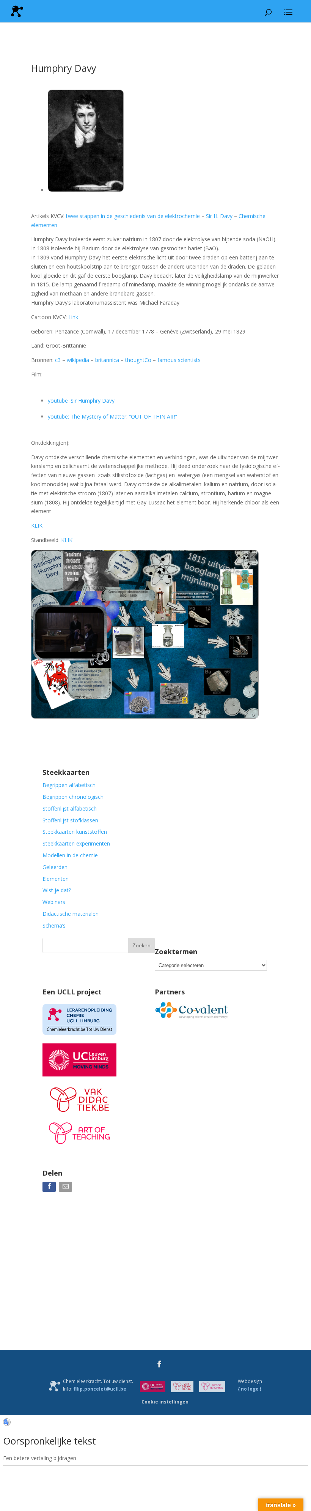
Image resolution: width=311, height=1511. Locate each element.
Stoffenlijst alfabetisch (69, 808)
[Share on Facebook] (49, 1188)
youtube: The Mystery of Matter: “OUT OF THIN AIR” (112, 416)
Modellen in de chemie (70, 855)
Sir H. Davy (219, 216)
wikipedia (78, 360)
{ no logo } (250, 1389)
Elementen (55, 878)
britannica (107, 360)
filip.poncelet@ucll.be (100, 1389)
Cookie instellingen (164, 1402)
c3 (58, 360)
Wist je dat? (56, 890)
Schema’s (54, 925)
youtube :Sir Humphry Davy (81, 400)
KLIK (36, 525)
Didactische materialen (70, 913)
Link (73, 317)
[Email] (66, 1188)
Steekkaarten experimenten (76, 843)
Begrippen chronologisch (73, 796)
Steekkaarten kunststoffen (74, 831)
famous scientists (179, 360)
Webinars (53, 902)
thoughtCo (138, 360)
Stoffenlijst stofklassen (70, 820)
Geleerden (55, 867)
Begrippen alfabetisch (69, 785)
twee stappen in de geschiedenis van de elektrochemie (133, 216)
